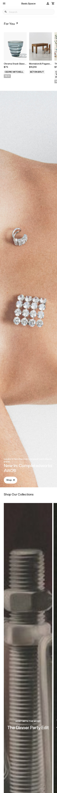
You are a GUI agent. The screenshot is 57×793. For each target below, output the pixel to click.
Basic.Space (28, 3)
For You (9, 23)
